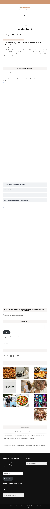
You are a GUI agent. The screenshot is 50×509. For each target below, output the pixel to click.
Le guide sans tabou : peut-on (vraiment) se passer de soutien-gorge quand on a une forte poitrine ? (24, 435)
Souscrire (6, 332)
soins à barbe (11, 72)
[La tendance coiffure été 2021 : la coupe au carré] (40, 387)
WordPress (19, 507)
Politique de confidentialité (27, 507)
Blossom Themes (36, 505)
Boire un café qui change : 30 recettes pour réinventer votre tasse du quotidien (20, 441)
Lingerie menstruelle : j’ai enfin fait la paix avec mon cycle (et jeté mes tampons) (20, 431)
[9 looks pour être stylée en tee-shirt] (9, 401)
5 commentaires (19, 47)
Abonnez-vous (7, 478)
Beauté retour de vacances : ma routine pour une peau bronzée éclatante (19, 438)
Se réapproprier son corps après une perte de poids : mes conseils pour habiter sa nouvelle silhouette (24, 445)
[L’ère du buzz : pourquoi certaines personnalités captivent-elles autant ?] (40, 401)
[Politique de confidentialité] (40, 414)
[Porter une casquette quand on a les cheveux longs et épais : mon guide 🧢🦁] (27, 387)
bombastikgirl (7, 47)
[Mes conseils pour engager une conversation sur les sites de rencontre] (9, 387)
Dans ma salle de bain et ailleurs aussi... (13, 39)
